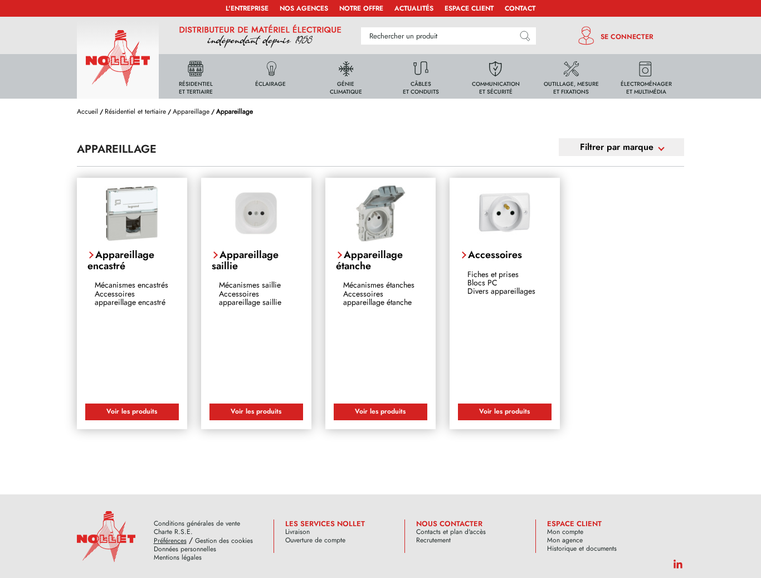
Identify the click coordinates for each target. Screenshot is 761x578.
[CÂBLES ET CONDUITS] (421, 75)
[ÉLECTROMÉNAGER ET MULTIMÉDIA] (646, 75)
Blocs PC (482, 282)
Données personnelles (185, 549)
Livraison (297, 532)
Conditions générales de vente (197, 523)
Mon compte (565, 532)
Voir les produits (131, 411)
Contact (520, 8)
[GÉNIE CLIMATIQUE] (346, 75)
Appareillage (191, 111)
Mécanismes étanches (378, 284)
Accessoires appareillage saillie (250, 298)
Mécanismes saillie (250, 284)
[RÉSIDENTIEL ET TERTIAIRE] (195, 75)
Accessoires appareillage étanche (377, 298)
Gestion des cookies (224, 541)
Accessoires (495, 254)
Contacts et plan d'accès (451, 532)
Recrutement (433, 540)
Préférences (170, 541)
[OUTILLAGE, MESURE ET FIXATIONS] (571, 75)
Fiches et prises (493, 274)
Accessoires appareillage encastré (130, 298)
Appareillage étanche (369, 260)
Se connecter (627, 37)
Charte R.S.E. (173, 532)
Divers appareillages (501, 291)
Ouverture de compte (315, 540)
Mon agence (565, 540)
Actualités (413, 8)
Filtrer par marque (616, 146)
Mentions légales (178, 557)
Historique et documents (582, 549)
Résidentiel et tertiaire (135, 111)
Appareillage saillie (245, 260)
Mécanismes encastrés (131, 284)
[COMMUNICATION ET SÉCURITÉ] (496, 75)
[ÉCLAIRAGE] (271, 75)
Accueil (87, 111)
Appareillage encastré (120, 260)
